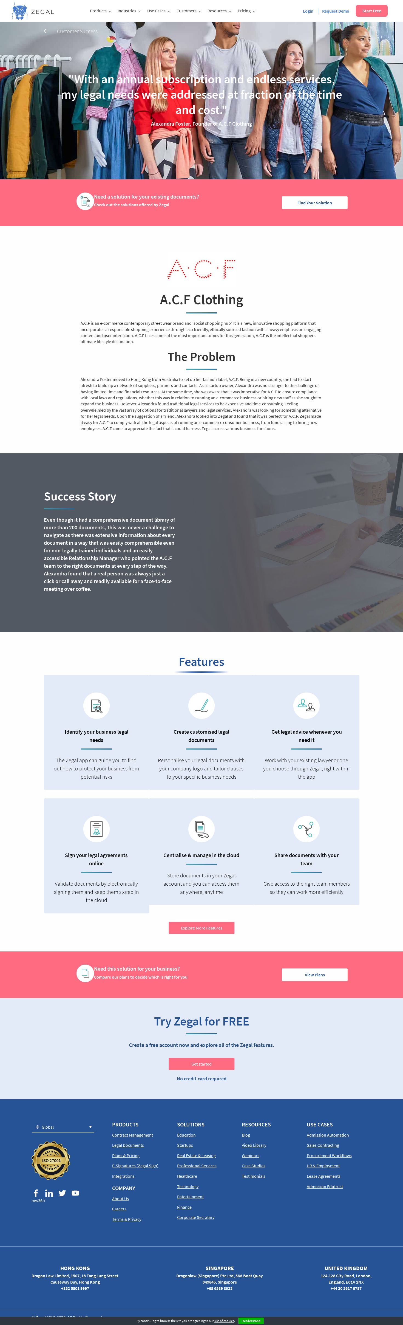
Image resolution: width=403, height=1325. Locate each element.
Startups (185, 1145)
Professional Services (197, 1165)
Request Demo (335, 11)
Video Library (254, 1145)
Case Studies (253, 1165)
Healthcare (187, 1176)
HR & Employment (323, 1165)
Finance (184, 1207)
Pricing (244, 10)
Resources (217, 10)
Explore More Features (201, 928)
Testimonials (253, 1176)
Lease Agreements (323, 1176)
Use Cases (156, 10)
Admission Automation (328, 1135)
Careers (119, 1208)
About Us (120, 1198)
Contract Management (132, 1135)
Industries (127, 10)
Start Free (371, 10)
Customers (187, 10)
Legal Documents (128, 1145)
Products (98, 10)
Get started (201, 1064)
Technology (187, 1186)
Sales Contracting (323, 1145)
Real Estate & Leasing (196, 1155)
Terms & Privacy (126, 1219)
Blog (246, 1135)
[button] (63, 1126)
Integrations (123, 1176)
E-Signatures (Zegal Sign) (135, 1165)
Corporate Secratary (195, 1217)
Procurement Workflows (329, 1155)
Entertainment (190, 1196)
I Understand (251, 1321)
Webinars (250, 1155)
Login (308, 11)
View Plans (315, 974)
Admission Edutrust (325, 1186)
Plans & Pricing (126, 1155)
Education (186, 1135)
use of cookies (224, 1321)
